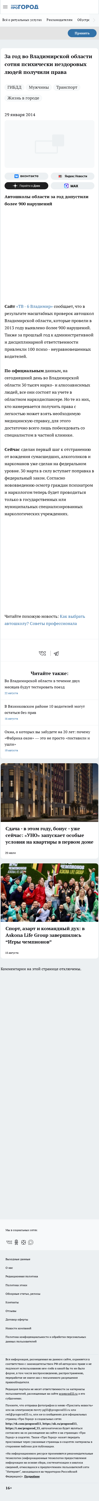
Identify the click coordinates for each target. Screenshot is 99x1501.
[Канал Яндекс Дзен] (26, 185)
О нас (9, 1267)
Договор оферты (17, 1319)
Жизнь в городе (23, 98)
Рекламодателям (60, 20)
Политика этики (16, 1285)
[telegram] (58, 653)
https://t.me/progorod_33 (23, 1428)
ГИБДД (14, 87)
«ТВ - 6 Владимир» (34, 306)
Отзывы (11, 1311)
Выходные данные (18, 1259)
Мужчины (39, 87)
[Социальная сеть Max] (72, 185)
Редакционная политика (22, 1276)
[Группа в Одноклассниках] (16, 1242)
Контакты (12, 1302)
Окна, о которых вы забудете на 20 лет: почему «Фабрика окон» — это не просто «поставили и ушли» (47, 740)
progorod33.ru (68, 1393)
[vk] (43, 653)
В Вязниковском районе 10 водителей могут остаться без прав (45, 712)
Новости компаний (18, 1328)
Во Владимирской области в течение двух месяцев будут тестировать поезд (42, 686)
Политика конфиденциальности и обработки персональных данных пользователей (46, 1339)
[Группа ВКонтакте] (26, 176)
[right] (94, 20)
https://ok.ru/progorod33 (60, 1423)
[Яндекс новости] (72, 176)
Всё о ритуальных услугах (22, 20)
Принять (82, 33)
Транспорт (66, 87)
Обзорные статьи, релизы (23, 1293)
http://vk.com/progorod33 (23, 1423)
